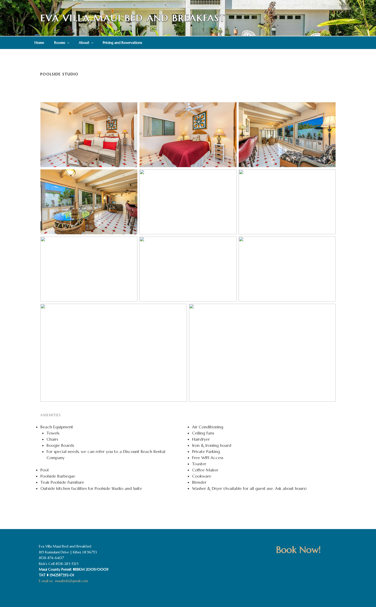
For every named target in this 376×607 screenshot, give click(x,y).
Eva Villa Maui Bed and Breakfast (132, 18)
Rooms (59, 42)
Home (39, 42)
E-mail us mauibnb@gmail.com (63, 581)
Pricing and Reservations (122, 42)
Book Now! (298, 549)
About (84, 42)
